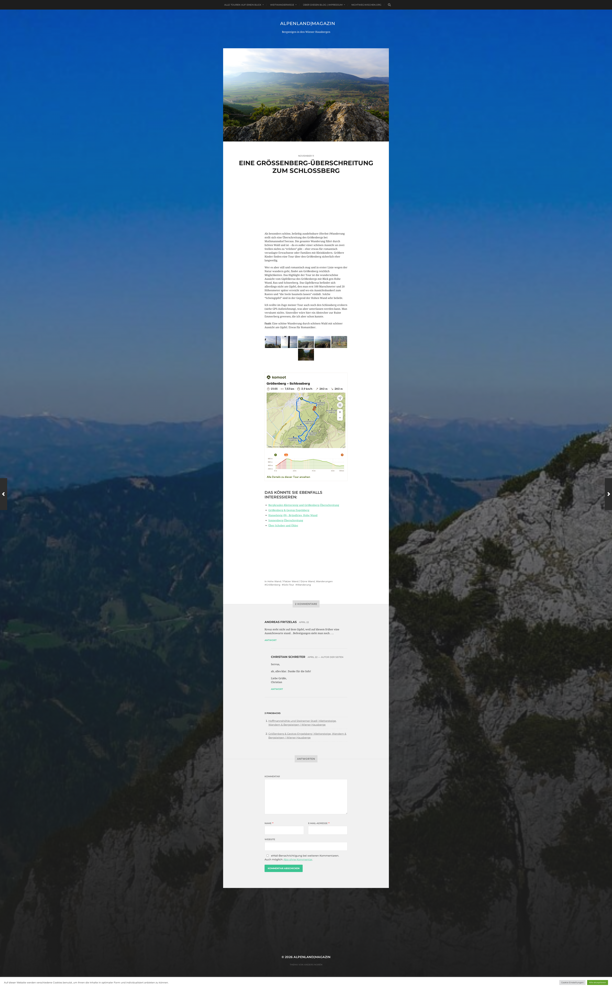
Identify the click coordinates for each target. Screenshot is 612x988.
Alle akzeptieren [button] (597, 982)
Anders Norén (313, 964)
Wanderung (304, 584)
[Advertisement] (306, 209)
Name (269, 823)
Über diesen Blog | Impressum (323, 4)
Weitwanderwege (282, 4)
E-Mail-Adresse (318, 823)
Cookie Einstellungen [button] (572, 982)
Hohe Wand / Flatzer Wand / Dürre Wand (291, 581)
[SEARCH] (389, 4)
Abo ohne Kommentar (298, 859)
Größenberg (273, 584)
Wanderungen (324, 581)
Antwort (271, 640)
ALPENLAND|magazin (307, 23)
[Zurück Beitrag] (3, 494)
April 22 (304, 622)
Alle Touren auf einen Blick (242, 4)
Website (270, 839)
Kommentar (272, 776)
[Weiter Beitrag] (608, 494)
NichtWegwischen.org (366, 4)
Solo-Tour (288, 584)
